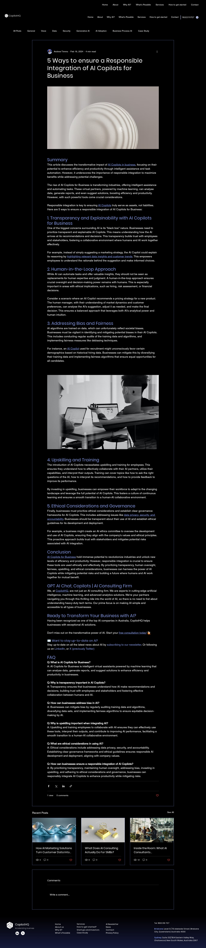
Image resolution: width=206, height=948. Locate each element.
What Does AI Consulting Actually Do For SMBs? (101, 850)
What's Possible (62, 933)
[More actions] (157, 51)
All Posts (17, 31)
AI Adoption (101, 31)
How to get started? (86, 927)
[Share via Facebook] (48, 786)
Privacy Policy (112, 933)
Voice (43, 31)
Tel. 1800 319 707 (161, 923)
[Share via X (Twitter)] (56, 786)
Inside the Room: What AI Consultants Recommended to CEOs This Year (150, 850)
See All (170, 812)
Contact (110, 930)
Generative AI (83, 31)
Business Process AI (122, 31)
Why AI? (58, 930)
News (108, 927)
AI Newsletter (112, 924)
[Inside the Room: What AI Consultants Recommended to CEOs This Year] (152, 830)
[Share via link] (70, 786)
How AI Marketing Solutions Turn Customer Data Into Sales (54, 850)
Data (54, 31)
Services (81, 924)
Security (66, 31)
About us (59, 927)
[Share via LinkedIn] (63, 786)
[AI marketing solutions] (54, 830)
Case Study (143, 31)
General (31, 31)
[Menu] (94, 4)
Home (58, 924)
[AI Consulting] (103, 830)
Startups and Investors (88, 930)
